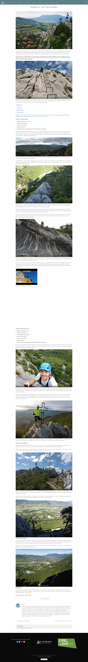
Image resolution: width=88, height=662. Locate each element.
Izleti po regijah (27, 2)
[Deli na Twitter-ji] (42, 599)
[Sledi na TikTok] (22, 642)
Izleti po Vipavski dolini (63, 115)
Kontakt (38, 655)
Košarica (55, 655)
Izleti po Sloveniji (33, 655)
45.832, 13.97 (27, 121)
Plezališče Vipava (20, 112)
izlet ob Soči (45, 116)
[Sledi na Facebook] (17, 642)
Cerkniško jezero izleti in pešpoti (23, 621)
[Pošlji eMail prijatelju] (44, 599)
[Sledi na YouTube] (24, 642)
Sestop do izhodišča (20, 110)
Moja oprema (57, 2)
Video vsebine (34, 2)
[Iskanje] (84, 2)
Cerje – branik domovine (25, 116)
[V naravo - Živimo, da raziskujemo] (3, 2)
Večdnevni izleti (20, 2)
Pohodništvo (8, 2)
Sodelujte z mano (42, 655)
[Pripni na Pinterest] (46, 599)
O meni (47, 655)
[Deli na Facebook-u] (40, 599)
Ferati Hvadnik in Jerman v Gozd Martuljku (63, 621)
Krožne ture (14, 2)
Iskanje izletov (40, 2)
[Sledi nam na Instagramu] (20, 642)
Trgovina (52, 2)
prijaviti (30, 627)
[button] (86, 2)
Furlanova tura (19, 106)
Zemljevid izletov (46, 2)
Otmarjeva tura (19, 108)
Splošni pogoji (51, 655)
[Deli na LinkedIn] (48, 599)
